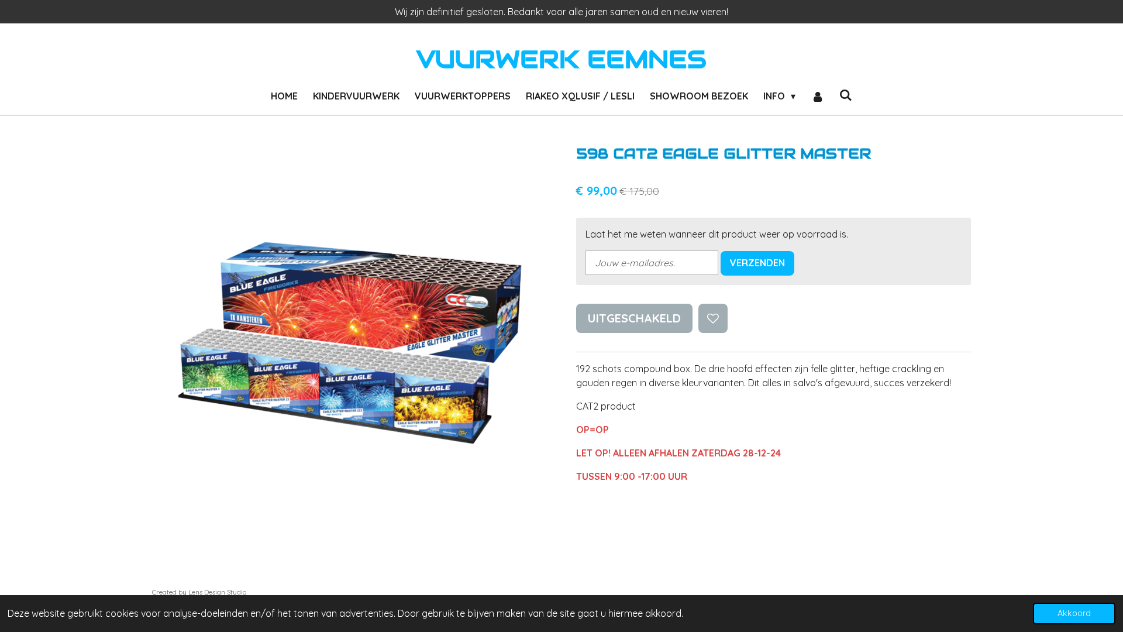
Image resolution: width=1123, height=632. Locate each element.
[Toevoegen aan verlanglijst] (713, 318)
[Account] (817, 96)
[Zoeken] (846, 95)
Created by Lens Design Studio (199, 592)
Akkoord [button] (1074, 613)
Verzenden (757, 263)
